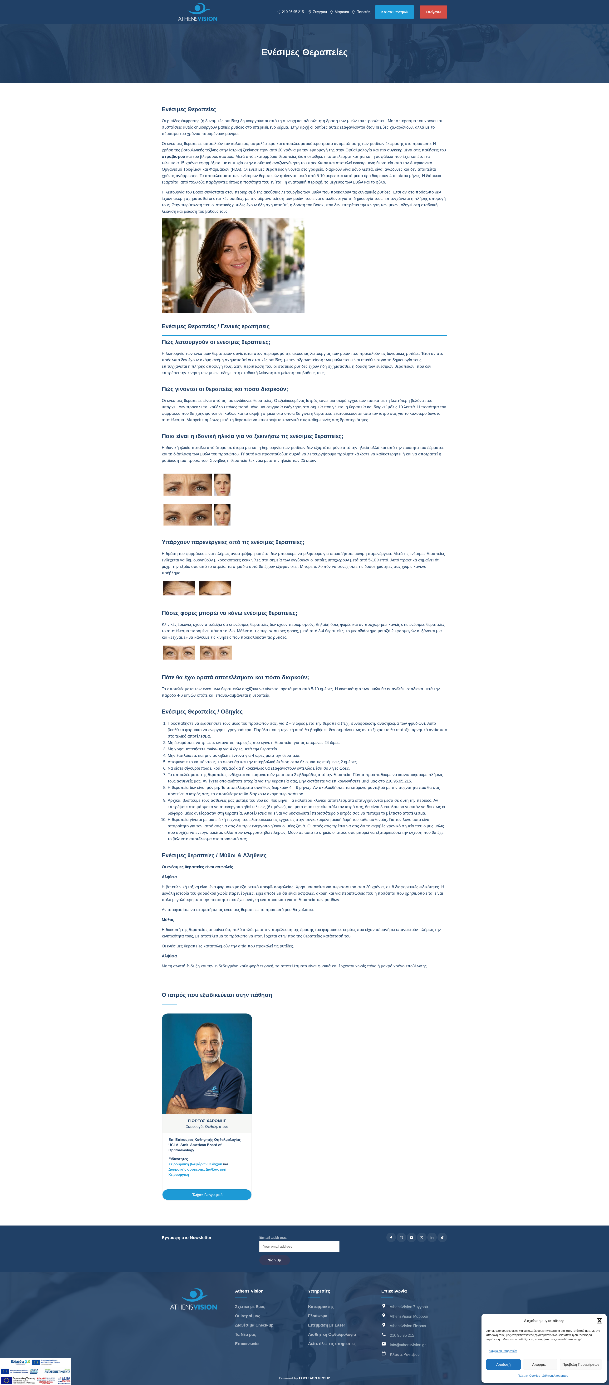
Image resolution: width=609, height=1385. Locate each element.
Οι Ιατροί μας (247, 1316)
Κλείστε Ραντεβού (394, 12)
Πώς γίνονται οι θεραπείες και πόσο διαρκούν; (57, 107)
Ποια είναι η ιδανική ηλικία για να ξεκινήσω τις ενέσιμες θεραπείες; (64, 124)
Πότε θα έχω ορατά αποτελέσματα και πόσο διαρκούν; (64, 168)
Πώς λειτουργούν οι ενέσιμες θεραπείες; (51, 94)
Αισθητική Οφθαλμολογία (332, 1334)
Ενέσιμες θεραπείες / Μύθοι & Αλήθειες (50, 195)
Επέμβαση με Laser (326, 1325)
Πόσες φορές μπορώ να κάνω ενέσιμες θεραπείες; (60, 154)
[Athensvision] (197, 12)
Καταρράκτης (321, 1306)
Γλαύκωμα (317, 1316)
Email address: (273, 1237)
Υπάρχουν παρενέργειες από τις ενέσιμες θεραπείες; (62, 141)
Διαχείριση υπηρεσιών (503, 1351)
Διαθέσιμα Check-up (254, 1325)
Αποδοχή (503, 1364)
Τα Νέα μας (245, 1334)
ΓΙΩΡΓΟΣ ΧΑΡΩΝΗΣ (207, 1121)
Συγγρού (320, 12)
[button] (599, 1320)
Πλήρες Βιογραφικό (207, 1195)
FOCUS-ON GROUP (314, 1378)
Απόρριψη (540, 1364)
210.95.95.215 (398, 781)
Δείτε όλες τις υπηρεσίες (332, 1344)
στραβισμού (173, 156)
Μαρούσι (342, 12)
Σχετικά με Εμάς (250, 1306)
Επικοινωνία (247, 1344)
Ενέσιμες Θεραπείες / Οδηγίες (42, 181)
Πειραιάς (363, 12)
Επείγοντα (433, 12)
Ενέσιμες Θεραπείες (30, 79)
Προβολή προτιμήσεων (580, 1364)
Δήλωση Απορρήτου (555, 1375)
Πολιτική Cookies (529, 1375)
